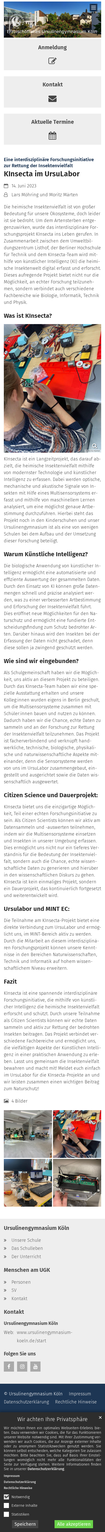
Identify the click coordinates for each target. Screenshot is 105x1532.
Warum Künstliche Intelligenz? (46, 554)
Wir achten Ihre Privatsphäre (52, 1419)
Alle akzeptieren (74, 1524)
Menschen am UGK (27, 1270)
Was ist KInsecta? (28, 315)
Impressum (12, 1476)
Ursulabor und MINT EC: (37, 908)
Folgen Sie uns (20, 1354)
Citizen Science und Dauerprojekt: (51, 795)
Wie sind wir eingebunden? (41, 661)
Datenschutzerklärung (46, 1469)
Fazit (10, 981)
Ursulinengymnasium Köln (36, 1228)
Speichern (25, 1524)
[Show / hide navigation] (93, 7)
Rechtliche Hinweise (18, 1488)
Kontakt (14, 1312)
